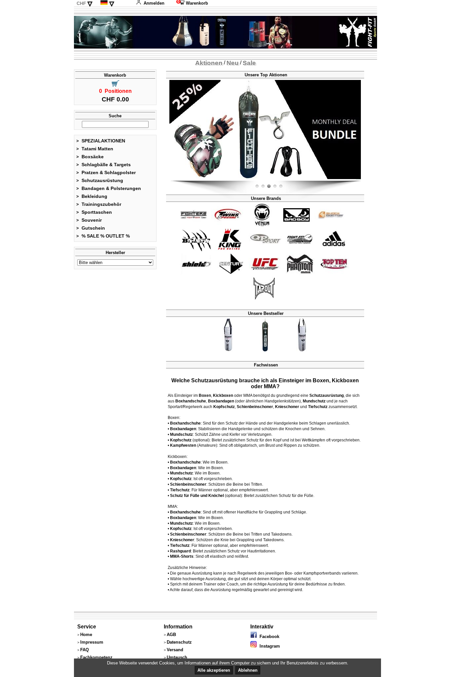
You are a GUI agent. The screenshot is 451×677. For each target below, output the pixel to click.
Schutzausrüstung (99, 180)
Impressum (91, 642)
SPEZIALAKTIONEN (100, 140)
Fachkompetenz (96, 657)
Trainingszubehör (98, 204)
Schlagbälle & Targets (103, 164)
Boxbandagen (221, 401)
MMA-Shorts (181, 556)
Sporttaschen (94, 212)
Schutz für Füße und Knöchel (197, 495)
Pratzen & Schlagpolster (106, 172)
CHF (81, 3)
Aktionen (209, 62)
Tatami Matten (94, 148)
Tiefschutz (318, 406)
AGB (171, 634)
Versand (175, 649)
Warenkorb (192, 3)
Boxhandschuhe (190, 401)
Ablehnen (248, 670)
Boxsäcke (90, 156)
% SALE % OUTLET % (103, 236)
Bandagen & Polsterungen (108, 188)
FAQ (84, 649)
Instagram (268, 646)
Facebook (268, 636)
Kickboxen (223, 395)
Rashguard (180, 551)
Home (86, 634)
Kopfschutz (224, 406)
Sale (249, 62)
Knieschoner (287, 406)
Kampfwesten (183, 445)
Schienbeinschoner (255, 406)
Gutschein (90, 228)
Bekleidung (91, 196)
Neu (232, 62)
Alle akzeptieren (213, 670)
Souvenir (89, 220)
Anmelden (154, 3)
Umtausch (177, 657)
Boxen (205, 395)
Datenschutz (179, 642)
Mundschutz (314, 401)
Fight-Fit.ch (359, 179)
